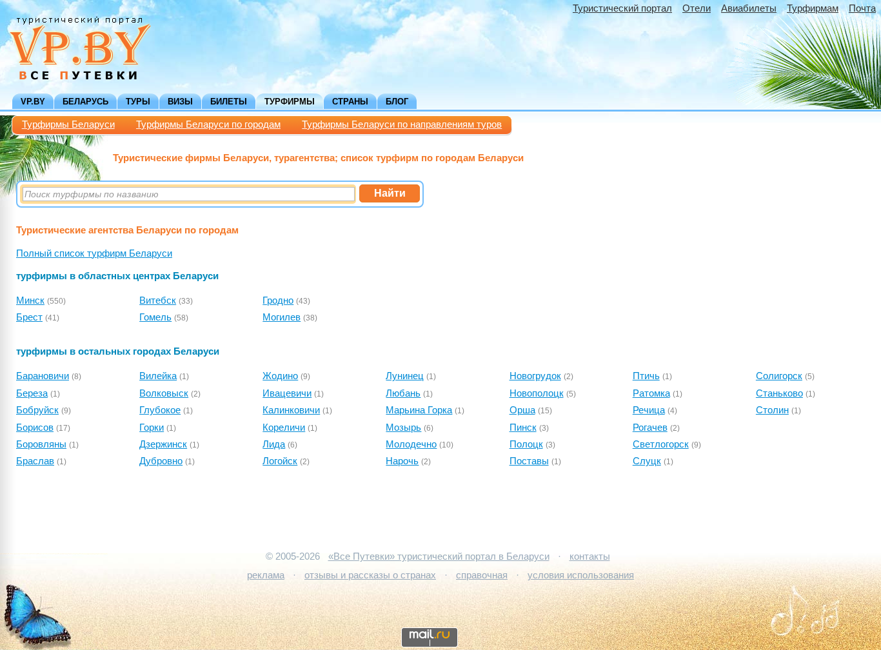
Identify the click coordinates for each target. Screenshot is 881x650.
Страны (350, 101)
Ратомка (651, 393)
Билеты (228, 101)
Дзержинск (163, 444)
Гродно (277, 300)
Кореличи (283, 427)
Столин (772, 410)
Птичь (646, 376)
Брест (29, 317)
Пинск (523, 427)
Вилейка (158, 376)
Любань (403, 393)
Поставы (529, 461)
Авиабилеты (749, 8)
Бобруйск (37, 410)
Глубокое (160, 410)
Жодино (280, 376)
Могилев (281, 317)
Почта (862, 8)
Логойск (279, 461)
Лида (273, 444)
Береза (32, 393)
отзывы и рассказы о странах (370, 575)
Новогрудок (535, 376)
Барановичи (42, 376)
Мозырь (403, 427)
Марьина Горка (419, 410)
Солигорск (779, 376)
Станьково (779, 393)
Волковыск (163, 393)
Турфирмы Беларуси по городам (208, 124)
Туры (138, 101)
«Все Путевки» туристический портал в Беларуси (438, 556)
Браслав (35, 461)
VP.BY (33, 101)
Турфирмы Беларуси (68, 124)
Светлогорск (661, 444)
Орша (522, 410)
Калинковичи (291, 410)
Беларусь (85, 101)
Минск (30, 300)
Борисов (35, 427)
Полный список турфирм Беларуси (94, 253)
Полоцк (526, 444)
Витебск (157, 300)
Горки (151, 427)
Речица (649, 410)
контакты (589, 556)
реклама (265, 575)
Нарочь (402, 461)
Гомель (155, 317)
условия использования (581, 575)
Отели (696, 8)
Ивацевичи (287, 393)
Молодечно (411, 444)
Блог (397, 101)
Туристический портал (622, 8)
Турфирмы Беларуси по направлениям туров (402, 124)
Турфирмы (289, 101)
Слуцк (647, 461)
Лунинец (405, 376)
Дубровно (161, 461)
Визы (180, 101)
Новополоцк (537, 393)
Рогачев (650, 427)
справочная (482, 575)
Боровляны (41, 444)
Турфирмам (812, 8)
